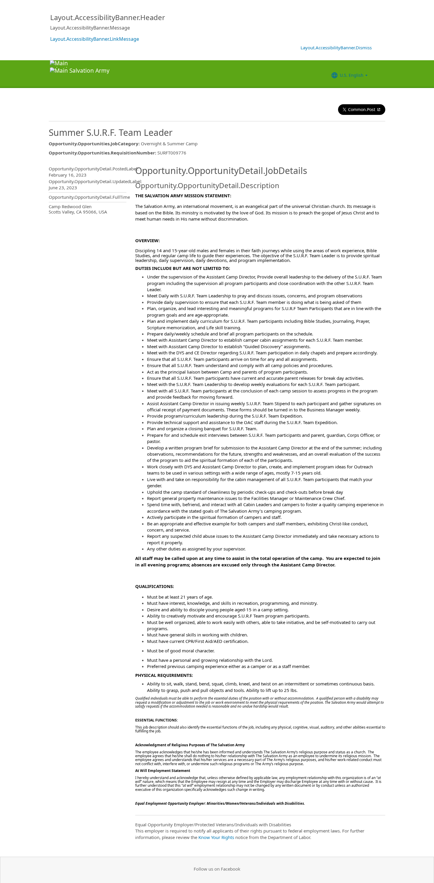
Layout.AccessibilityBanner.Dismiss (336, 47)
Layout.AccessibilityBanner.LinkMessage (94, 39)
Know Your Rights (216, 837)
